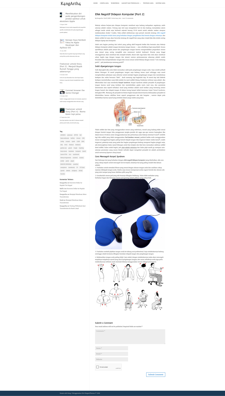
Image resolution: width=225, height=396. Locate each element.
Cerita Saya (104, 3)
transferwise (71, 167)
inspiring (81, 148)
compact (68, 141)
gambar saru (63, 148)
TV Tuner (82, 167)
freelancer (77, 144)
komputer (78, 151)
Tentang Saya (148, 3)
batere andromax (64, 138)
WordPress (115, 3)
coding (62, 141)
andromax (69, 135)
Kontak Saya (160, 3)
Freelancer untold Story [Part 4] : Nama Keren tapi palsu (75, 111)
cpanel (73, 141)
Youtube (62, 174)
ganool (70, 148)
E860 (83, 141)
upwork (62, 170)
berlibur (73, 138)
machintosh (76, 154)
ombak (62, 161)
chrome (78, 138)
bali (80, 135)
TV (77, 167)
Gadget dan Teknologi (130, 3)
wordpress (74, 170)
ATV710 (76, 135)
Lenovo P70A (63, 154)
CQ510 (78, 141)
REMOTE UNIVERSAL (65, 164)
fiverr (66, 144)
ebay (61, 144)
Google (75, 148)
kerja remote (63, 151)
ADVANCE (62, 135)
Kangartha (100, 18)
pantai (67, 161)
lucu (70, 154)
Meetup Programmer (65, 157)
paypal (72, 161)
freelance (71, 144)
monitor (81, 157)
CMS (83, 138)
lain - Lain (122, 18)
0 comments (129, 18)
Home (95, 3)
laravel (84, 151)
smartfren (75, 164)
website (68, 170)
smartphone (63, 167)
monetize (75, 157)
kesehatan (71, 151)
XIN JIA (80, 170)
